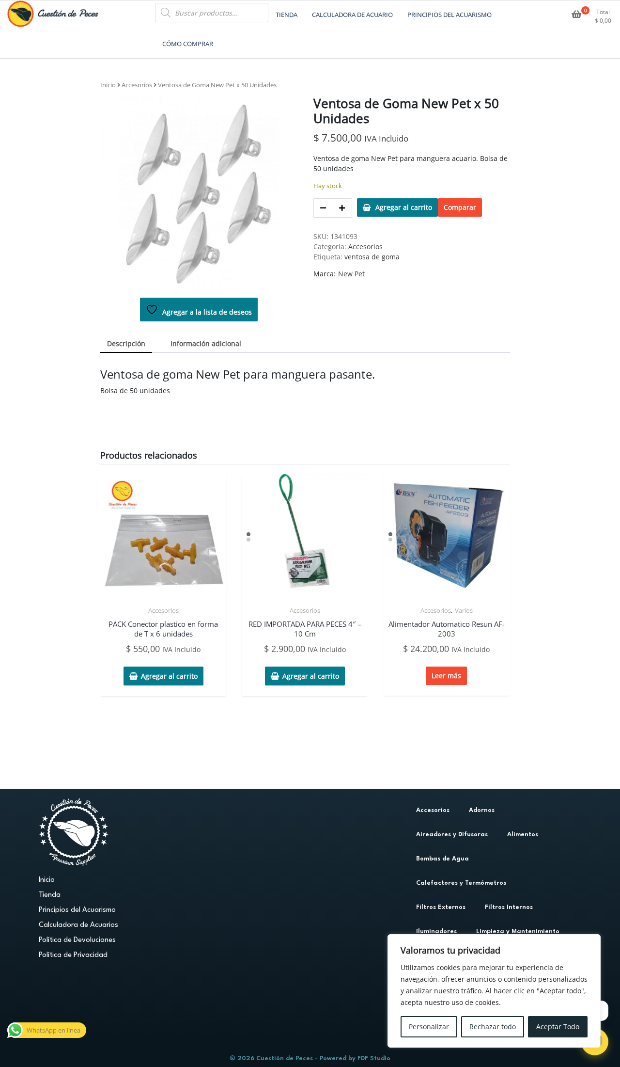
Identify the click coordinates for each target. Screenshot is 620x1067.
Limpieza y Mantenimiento (517, 931)
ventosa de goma (372, 256)
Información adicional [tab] (205, 343)
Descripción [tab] (126, 343)
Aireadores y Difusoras (452, 834)
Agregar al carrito (403, 207)
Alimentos (522, 834)
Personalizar (429, 1026)
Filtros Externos (440, 907)
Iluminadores (436, 931)
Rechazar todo (492, 1026)
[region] (494, 991)
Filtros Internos (509, 907)
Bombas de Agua (442, 859)
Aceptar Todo (557, 1026)
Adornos (482, 810)
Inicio (108, 84)
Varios (464, 610)
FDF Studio (373, 1058)
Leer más (446, 675)
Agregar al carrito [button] (169, 676)
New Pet (351, 273)
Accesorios (137, 84)
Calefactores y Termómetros (461, 883)
